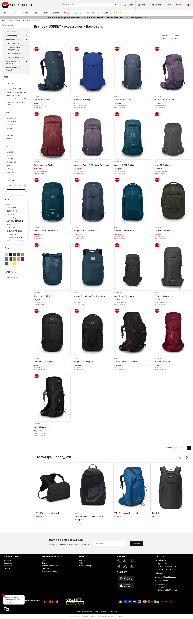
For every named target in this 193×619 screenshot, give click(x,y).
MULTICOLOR (10, 259)
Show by (167, 35)
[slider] (5, 189)
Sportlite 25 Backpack (84, 99)
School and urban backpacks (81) (14, 48)
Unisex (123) (11, 118)
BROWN (18, 254)
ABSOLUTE (112, 13)
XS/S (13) (10, 172)
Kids (35, 13)
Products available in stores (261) (16, 103)
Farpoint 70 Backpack (84, 362)
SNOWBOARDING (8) (14, 231)
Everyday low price (49, 571)
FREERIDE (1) (12, 218)
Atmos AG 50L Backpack (125, 165)
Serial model (10, 272)
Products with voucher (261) (17, 99)
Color (7, 248)
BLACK (10, 254)
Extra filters (10, 83)
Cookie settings (85, 566)
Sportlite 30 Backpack (124, 296)
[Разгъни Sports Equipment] (27, 32)
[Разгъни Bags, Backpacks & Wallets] (27, 61)
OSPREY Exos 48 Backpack (125, 513)
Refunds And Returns (50, 566)
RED (6, 263)
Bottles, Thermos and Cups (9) (13, 69)
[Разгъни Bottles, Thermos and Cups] (27, 68)
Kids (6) (9, 128)
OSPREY (17, 20)
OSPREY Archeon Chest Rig (48, 513)
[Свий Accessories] (27, 36)
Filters (5, 76)
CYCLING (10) (12, 214)
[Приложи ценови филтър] (25, 185)
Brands (56, 13)
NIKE (76, 513)
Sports (45, 13)
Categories (7, 25)
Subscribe (136, 543)
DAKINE (155, 513)
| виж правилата (138, 17)
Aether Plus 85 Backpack (125, 362)
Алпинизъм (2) (12, 277)
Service (7, 568)
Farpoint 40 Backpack (164, 231)
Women (25, 13)
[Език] (188, 5)
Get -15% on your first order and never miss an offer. (69, 541)
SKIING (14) (11, 228)
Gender (8, 113)
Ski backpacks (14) (14, 53)
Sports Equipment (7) (12, 32)
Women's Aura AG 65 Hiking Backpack (91, 165)
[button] (180, 457)
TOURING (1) (12, 234)
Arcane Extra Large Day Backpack (89, 296)
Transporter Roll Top (43, 296)
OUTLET (78, 13)
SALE (66, 13)
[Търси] (116, 4)
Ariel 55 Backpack (163, 362)
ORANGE (14, 259)
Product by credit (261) (15, 95)
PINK (18, 259)
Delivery (45, 563)
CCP (81, 563)
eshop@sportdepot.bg (167, 577)
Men (14, 13)
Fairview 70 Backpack (124, 231)
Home (5, 13)
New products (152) (14, 89)
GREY (6, 259)
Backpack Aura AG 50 (43, 165)
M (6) (9, 155)
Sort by (176, 35)
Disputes (82, 560)
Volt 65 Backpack (41, 99)
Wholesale (8, 566)
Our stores (8, 563)
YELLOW (14, 263)
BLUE (14, 254)
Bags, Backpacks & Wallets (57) (13, 62)
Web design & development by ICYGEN (110, 616)
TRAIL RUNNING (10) (14, 238)
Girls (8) (10, 138)
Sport (7, 199)
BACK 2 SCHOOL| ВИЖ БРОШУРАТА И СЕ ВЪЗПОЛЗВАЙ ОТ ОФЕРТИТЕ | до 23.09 (88, 17)
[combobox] (90, 4)
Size (6, 146)
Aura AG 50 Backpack (164, 99)
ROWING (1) (11, 224)
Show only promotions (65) (16, 92)
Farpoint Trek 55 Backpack (86, 231)
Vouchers (45, 568)
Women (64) (11, 121)
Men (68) (10, 125)
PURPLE (22, 259)
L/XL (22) (10, 152)
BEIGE (6, 254)
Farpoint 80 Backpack (43, 362)
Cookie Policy (113, 612)
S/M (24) (10, 169)
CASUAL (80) (11, 208)
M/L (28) (10, 159)
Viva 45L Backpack (163, 165)
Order (44, 560)
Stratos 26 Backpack (164, 296)
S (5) (8, 165)
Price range (10, 180)
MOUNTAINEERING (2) (15, 221)
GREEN (22, 254)
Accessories (26, 20)
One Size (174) (12, 162)
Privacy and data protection (84, 612)
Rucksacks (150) (14, 43)
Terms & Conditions (101, 612)
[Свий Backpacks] (27, 40)
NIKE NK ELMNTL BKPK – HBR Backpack (89, 518)
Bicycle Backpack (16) (16, 57)
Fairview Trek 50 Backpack (46, 231)
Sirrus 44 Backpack (123, 99)
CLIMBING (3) (12, 211)
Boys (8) (10, 135)
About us (7, 560)
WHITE (10, 263)
